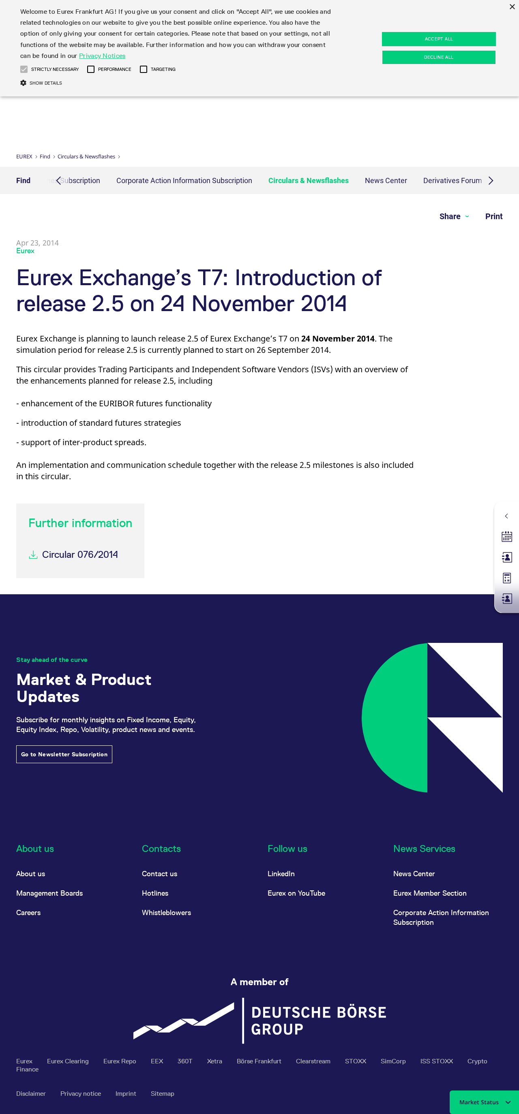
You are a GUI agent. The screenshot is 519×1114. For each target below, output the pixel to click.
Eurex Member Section (430, 893)
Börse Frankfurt (260, 1061)
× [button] (512, 7)
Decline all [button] (438, 57)
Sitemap (162, 1093)
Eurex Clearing (68, 1061)
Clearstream (314, 1061)
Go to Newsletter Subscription (64, 754)
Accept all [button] (439, 38)
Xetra (215, 1061)
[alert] (259, 48)
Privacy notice (81, 1093)
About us (30, 873)
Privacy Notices (102, 56)
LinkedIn (281, 873)
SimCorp (394, 1061)
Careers (28, 912)
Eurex (24, 156)
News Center (386, 180)
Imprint (127, 1093)
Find (45, 156)
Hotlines (155, 893)
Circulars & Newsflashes (86, 156)
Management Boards (49, 893)
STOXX (356, 1061)
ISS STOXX (437, 1061)
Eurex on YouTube (296, 893)
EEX (158, 1061)
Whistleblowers (166, 912)
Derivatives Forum (452, 180)
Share (451, 216)
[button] (24, 69)
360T (186, 1061)
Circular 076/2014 (80, 554)
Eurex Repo (120, 1061)
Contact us (159, 873)
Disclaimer (31, 1093)
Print (494, 216)
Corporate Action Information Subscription (184, 180)
